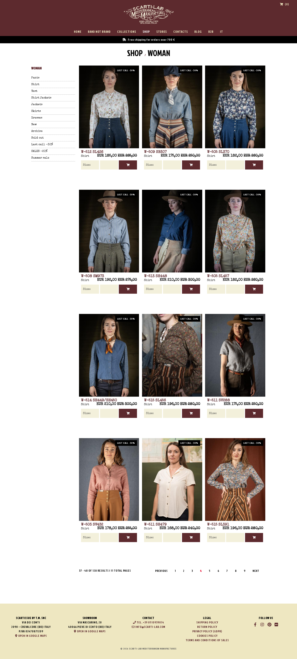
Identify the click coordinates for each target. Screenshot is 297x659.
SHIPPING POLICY (207, 622)
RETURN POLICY (207, 627)
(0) (286, 4)
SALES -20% (39, 151)
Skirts (36, 111)
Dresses (36, 118)
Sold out (37, 138)
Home (77, 32)
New (34, 124)
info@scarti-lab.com (150, 627)
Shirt (35, 84)
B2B (211, 32)
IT (221, 32)
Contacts (180, 32)
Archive (37, 131)
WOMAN (159, 53)
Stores (161, 32)
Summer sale (40, 158)
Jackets (36, 104)
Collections (126, 32)
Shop (146, 32)
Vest (34, 91)
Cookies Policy (207, 636)
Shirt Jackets (41, 97)
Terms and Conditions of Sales (207, 640)
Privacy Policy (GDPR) (207, 631)
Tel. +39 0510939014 (150, 622)
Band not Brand (99, 32)
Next (256, 571)
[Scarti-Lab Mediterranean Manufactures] (148, 25)
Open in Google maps (32, 636)
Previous (161, 571)
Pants (35, 77)
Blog (198, 32)
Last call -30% (42, 144)
